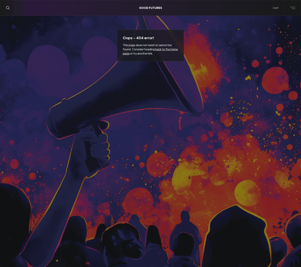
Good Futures (150, 8)
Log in (276, 7)
